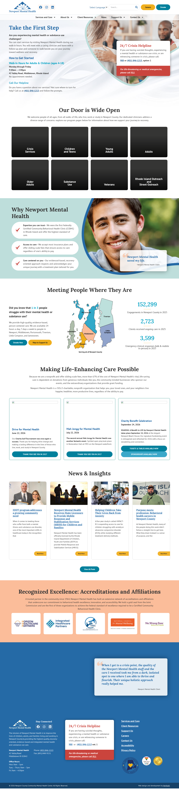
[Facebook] (40, 7)
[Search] (136, 7)
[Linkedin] (52, 7)
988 (122, 60)
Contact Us (135, 17)
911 (132, 72)
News (103, 17)
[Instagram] (46, 7)
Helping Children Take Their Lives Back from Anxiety (108, 512)
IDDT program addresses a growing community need (27, 512)
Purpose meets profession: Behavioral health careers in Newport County (149, 514)
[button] (35, 454)
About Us (65, 17)
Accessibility (127, 745)
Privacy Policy (128, 750)
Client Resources (85, 17)
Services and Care (44, 17)
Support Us (116, 17)
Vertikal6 (166, 786)
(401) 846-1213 (31, 90)
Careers (125, 735)
